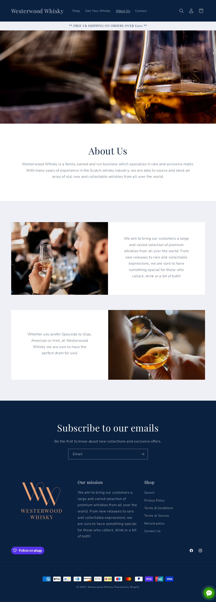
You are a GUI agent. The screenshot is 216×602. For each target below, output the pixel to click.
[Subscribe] (143, 454)
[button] (181, 11)
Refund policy (154, 523)
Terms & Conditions (158, 508)
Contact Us (152, 531)
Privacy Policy (154, 500)
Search (149, 492)
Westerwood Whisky (101, 587)
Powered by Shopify (126, 587)
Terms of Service (156, 515)
